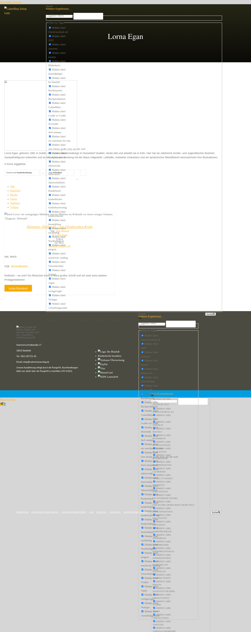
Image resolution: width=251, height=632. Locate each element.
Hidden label (59, 27)
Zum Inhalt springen (10, 2)
